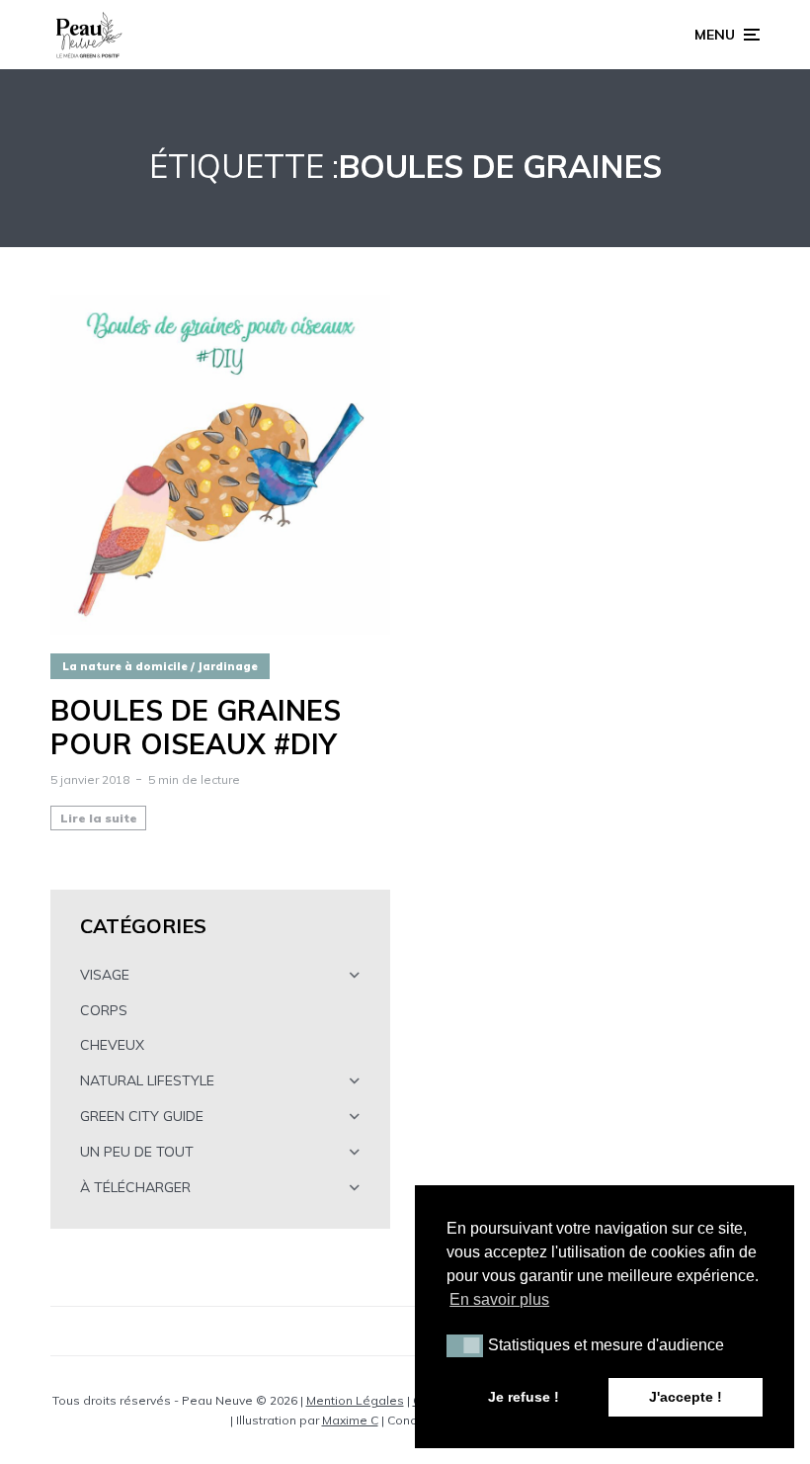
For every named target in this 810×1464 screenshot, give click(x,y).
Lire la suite (98, 818)
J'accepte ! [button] (685, 1397)
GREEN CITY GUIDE (141, 1116)
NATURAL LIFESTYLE (147, 1080)
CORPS (103, 1010)
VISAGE (104, 975)
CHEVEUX (112, 1045)
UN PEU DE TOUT (137, 1152)
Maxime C (350, 1420)
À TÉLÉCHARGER (135, 1187)
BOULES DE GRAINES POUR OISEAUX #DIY (195, 727)
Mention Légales (355, 1400)
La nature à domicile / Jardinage (160, 666)
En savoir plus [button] (499, 1299)
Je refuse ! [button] (523, 1397)
